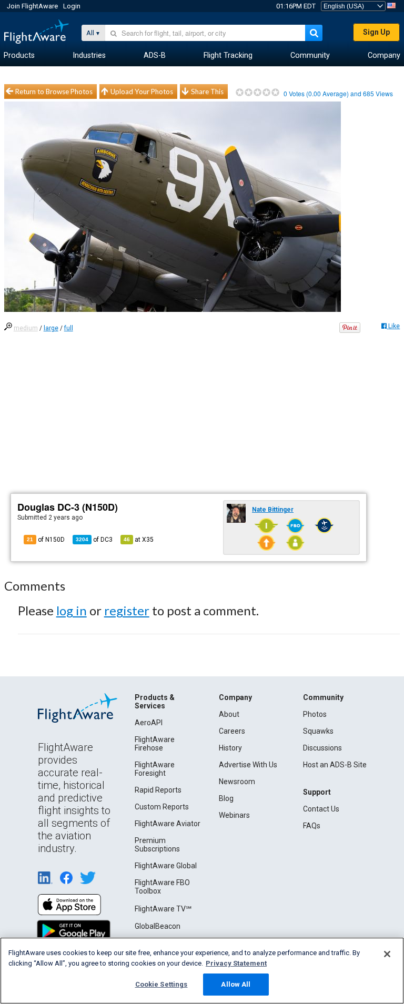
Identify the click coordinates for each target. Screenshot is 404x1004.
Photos (315, 714)
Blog (226, 798)
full (68, 328)
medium (26, 328)
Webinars (234, 815)
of (94, 539)
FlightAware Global (166, 865)
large (51, 328)
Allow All (235, 984)
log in (71, 610)
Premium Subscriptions (157, 844)
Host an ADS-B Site (335, 764)
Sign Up (376, 32)
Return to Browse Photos (54, 91)
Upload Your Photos (141, 91)
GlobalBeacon (157, 926)
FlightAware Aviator (167, 823)
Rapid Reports (158, 790)
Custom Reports (162, 807)
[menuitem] (19, 55)
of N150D (46, 539)
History (230, 748)
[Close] (387, 954)
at (139, 539)
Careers (232, 731)
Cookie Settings (161, 984)
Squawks (318, 731)
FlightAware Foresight (155, 768)
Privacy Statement (236, 963)
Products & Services (155, 701)
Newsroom (237, 781)
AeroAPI (149, 722)
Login (71, 6)
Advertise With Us (248, 764)
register (126, 610)
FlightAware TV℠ (163, 909)
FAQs (311, 826)
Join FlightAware (32, 6)
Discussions (322, 748)
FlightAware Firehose (155, 743)
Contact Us (321, 809)
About (229, 714)
